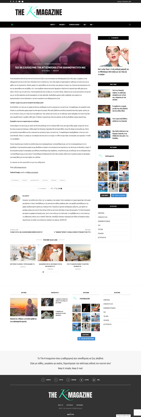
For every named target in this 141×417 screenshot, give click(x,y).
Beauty (52, 24)
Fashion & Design (74, 24)
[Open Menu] (12, 25)
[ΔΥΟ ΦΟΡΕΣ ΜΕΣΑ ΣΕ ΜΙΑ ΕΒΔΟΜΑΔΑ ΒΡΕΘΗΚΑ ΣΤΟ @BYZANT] (76, 317)
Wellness (62, 24)
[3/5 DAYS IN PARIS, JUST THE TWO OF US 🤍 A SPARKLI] (86, 308)
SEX (99, 225)
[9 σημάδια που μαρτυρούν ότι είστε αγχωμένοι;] (47, 314)
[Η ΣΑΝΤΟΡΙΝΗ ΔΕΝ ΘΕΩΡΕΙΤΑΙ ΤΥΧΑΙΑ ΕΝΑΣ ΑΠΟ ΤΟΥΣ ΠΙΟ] (86, 317)
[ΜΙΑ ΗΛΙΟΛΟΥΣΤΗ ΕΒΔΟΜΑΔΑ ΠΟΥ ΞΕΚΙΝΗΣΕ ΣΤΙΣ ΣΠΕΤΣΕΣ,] (86, 327)
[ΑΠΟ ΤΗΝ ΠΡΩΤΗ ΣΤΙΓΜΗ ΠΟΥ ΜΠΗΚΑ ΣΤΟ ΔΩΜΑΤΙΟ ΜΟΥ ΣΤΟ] (95, 317)
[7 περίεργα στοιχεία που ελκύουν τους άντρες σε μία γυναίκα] (47, 302)
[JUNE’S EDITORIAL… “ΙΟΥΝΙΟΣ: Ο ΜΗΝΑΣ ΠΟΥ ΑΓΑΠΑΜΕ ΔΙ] (95, 327)
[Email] (22, 1)
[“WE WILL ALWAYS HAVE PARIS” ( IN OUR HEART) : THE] (76, 308)
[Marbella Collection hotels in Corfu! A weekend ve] (103, 187)
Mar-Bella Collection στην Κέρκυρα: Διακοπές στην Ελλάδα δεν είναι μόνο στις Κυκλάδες (120, 134)
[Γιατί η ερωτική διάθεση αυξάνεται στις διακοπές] (104, 122)
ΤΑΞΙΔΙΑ (100, 229)
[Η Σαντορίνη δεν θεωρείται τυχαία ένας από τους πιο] (113, 176)
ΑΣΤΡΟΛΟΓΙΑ (102, 237)
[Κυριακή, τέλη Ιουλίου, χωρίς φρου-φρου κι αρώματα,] (124, 166)
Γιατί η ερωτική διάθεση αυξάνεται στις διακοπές (119, 120)
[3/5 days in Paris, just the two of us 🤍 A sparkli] (113, 166)
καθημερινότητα (34, 180)
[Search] (130, 25)
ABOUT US (60, 405)
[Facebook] (10, 1)
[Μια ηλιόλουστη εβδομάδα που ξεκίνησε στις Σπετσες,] (113, 187)
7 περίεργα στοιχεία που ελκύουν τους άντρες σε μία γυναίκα (62, 300)
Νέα (91, 24)
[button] (13, 258)
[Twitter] (13, 1)
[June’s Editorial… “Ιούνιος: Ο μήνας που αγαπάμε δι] (124, 187)
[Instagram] (16, 1)
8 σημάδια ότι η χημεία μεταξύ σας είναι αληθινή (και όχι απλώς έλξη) (119, 108)
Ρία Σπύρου (47, 71)
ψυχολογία (62, 180)
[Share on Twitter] (57, 188)
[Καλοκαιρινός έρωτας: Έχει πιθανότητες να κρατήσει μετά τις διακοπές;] (50, 252)
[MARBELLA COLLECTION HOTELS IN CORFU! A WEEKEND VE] (76, 327)
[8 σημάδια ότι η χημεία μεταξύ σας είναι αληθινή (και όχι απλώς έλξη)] (104, 109)
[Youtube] (19, 1)
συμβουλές (53, 180)
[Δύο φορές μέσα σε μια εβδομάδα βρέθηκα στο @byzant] (103, 176)
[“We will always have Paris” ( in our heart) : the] (103, 166)
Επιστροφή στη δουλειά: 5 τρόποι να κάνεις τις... (23, 264)
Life (85, 24)
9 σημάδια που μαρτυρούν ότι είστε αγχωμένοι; (61, 313)
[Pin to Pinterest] (59, 188)
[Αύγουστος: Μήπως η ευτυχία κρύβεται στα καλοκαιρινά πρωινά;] (24, 307)
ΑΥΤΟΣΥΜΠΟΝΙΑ (15, 180)
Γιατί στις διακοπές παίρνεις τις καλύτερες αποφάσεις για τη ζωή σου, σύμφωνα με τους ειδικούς (119, 95)
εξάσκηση (24, 180)
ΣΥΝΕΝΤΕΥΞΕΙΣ (102, 217)
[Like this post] (52, 188)
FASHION (100, 233)
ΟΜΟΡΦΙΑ (101, 213)
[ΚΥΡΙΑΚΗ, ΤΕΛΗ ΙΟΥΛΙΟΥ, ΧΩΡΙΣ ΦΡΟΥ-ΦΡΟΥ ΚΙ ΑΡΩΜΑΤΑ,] (95, 308)
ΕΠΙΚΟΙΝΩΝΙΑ (79, 405)
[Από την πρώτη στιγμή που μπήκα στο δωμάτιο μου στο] (124, 176)
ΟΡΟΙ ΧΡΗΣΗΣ (69, 405)
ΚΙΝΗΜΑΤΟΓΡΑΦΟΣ (104, 221)
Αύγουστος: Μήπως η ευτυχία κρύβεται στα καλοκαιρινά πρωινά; (23, 320)
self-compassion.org (20, 167)
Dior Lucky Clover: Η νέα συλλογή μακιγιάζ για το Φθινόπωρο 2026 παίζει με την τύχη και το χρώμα (113, 71)
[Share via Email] (61, 188)
